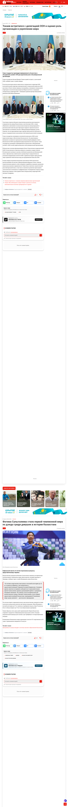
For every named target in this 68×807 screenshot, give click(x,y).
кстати (14, 519)
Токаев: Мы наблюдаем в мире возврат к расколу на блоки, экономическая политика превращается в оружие (20, 183)
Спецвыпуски (39, 2)
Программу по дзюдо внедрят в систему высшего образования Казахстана (23, 627)
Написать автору (61, 32)
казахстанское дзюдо (10, 658)
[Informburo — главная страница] (8, 2)
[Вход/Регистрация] (61, 2)
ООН (20, 212)
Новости (13, 2)
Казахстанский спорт (27, 655)
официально (14, 23)
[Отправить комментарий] (41, 235)
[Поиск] (58, 2)
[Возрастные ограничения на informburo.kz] (56, 2)
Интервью (32, 2)
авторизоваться (14, 232)
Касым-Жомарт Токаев (10, 212)
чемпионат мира (9, 655)
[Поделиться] (65, 804)
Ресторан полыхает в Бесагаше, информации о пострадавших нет (55, 107)
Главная (4, 10)
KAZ (64, 2)
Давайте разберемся (26, 2)
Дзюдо (17, 655)
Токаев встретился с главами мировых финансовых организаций (22, 181)
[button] (59, 6)
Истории (19, 2)
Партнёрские (48, 2)
